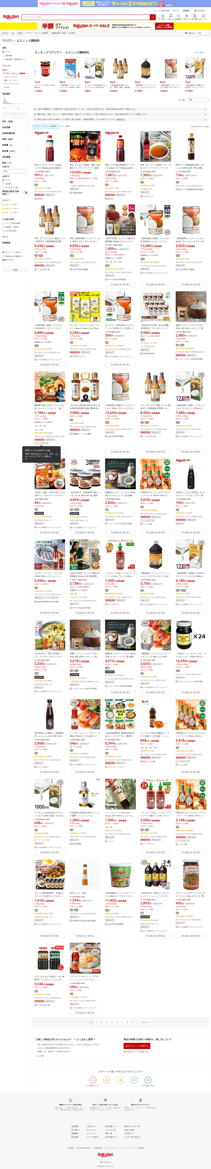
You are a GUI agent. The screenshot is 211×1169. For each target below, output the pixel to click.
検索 (16, 114)
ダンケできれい (43, 767)
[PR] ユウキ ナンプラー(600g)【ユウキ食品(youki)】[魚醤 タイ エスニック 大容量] (49, 168)
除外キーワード (8, 260)
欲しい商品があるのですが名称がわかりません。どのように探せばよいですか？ (69, 1045)
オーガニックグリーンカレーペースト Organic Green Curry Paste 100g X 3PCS (85, 328)
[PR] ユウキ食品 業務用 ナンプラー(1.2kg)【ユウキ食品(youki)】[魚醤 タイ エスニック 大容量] (120, 168)
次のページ (146, 1022)
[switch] (25, 192)
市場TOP (5, 33)
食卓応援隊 (76, 844)
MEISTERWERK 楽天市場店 (48, 602)
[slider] (2, 104)
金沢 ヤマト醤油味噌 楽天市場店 (190, 189)
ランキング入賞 (43, 840)
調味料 (20, 33)
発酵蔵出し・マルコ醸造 (81, 434)
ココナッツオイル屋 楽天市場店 (190, 359)
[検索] (153, 17)
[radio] (3, 52)
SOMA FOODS (148, 354)
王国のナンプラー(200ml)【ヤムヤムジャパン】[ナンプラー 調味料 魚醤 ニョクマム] (190, 495)
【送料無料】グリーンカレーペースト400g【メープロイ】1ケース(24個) (120, 896)
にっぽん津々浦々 (44, 270)
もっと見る (40, 1056)
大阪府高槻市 (77, 193)
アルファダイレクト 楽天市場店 (190, 682)
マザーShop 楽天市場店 (117, 280)
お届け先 (5, 167)
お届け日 (5, 176)
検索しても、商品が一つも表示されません (54, 1051)
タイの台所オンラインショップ (155, 273)
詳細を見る (120, 119)
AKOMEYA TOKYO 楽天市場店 (84, 921)
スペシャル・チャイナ (116, 767)
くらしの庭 (147, 524)
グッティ (111, 841)
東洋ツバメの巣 (149, 762)
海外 (10, 163)
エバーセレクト (114, 604)
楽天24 (39, 199)
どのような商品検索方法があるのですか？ (54, 1048)
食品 (13, 33)
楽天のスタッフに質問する (137, 1046)
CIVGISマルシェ (78, 356)
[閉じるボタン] (205, 109)
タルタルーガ (148, 196)
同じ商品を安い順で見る (120, 285)
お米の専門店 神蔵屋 (80, 270)
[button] (201, 11)
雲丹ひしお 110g (78, 893)
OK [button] (56, 454)
